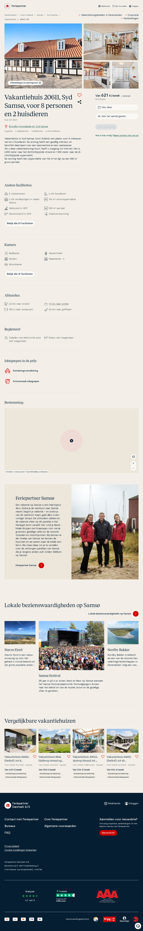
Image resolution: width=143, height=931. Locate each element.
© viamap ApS (18, 471)
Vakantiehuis (10, 19)
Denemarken (10, 15)
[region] (71, 440)
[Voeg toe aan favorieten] (79, 95)
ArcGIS (9, 471)
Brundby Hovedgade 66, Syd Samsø (28, 126)
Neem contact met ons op (126, 136)
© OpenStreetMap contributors (36, 471)
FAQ (7, 832)
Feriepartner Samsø (26, 565)
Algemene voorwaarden (60, 826)
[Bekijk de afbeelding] (43, 56)
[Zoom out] (133, 468)
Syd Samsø (52, 15)
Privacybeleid (11, 846)
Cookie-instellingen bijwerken (20, 850)
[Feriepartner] (15, 6)
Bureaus (9, 826)
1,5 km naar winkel (58, 304)
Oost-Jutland (26, 15)
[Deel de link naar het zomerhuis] (79, 102)
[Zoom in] (133, 463)
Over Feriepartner (56, 819)
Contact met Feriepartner (21, 819)
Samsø (40, 15)
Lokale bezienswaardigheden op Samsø (109, 614)
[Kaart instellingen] (133, 456)
